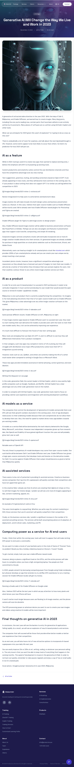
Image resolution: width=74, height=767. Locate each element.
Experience (5, 749)
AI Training (5, 714)
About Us (5, 742)
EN (58, 4)
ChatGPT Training (8, 717)
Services (24, 4)
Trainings (15, 4)
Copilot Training (7, 721)
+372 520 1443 (44, 746)
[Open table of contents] (69, 762)
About (51, 4)
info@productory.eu (45, 742)
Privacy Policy (44, 763)
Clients (32, 4)
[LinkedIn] (4, 702)
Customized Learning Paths (11, 731)
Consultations (43, 702)
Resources (41, 4)
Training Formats (7, 724)
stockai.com (60, 250)
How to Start (6, 728)
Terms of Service (55, 763)
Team (4, 746)
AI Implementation (45, 699)
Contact (67, 4)
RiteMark (42, 714)
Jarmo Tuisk (39, 30)
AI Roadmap (43, 695)
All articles (8, 676)
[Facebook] (10, 702)
